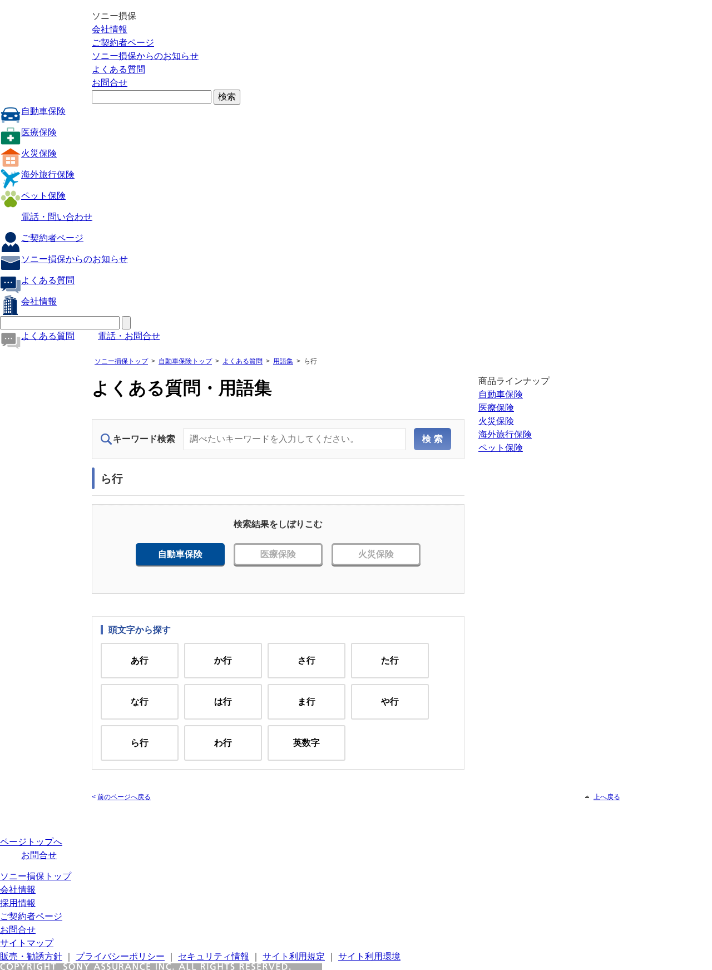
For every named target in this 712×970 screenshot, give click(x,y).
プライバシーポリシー (120, 956)
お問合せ (109, 82)
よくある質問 (118, 69)
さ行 (306, 660)
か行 (223, 660)
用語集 (283, 361)
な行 (140, 701)
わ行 (223, 742)
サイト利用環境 (369, 956)
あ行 (140, 660)
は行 (223, 701)
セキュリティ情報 (213, 956)
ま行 (306, 701)
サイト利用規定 (294, 956)
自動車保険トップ (185, 361)
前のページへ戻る (124, 797)
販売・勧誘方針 (31, 956)
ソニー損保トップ (121, 361)
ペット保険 (43, 195)
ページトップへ (31, 841)
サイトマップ (26, 943)
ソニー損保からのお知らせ (145, 56)
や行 (390, 701)
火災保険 (39, 153)
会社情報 (109, 29)
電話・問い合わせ (56, 216)
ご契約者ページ (123, 42)
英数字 (306, 742)
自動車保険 (43, 111)
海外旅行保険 (48, 174)
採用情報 (18, 903)
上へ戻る (607, 797)
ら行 (140, 742)
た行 (390, 660)
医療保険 (39, 132)
